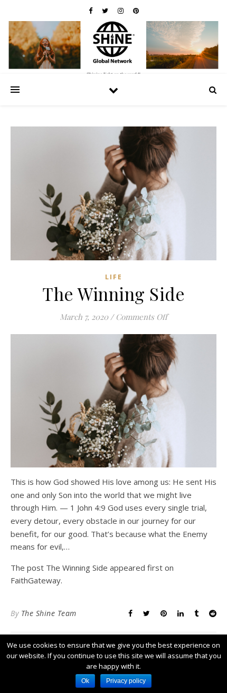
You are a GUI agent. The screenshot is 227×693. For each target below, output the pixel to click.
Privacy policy (126, 681)
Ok (85, 681)
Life (113, 276)
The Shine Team (49, 613)
